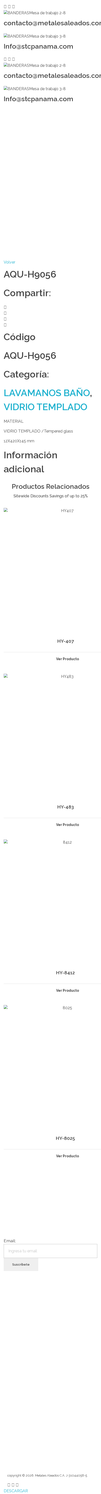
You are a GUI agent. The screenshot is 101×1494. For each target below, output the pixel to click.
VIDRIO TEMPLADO (45, 406)
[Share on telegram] (50, 319)
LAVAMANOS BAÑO (47, 392)
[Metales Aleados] (20, 126)
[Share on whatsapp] (50, 325)
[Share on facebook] (50, 307)
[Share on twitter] (50, 313)
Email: (10, 1240)
